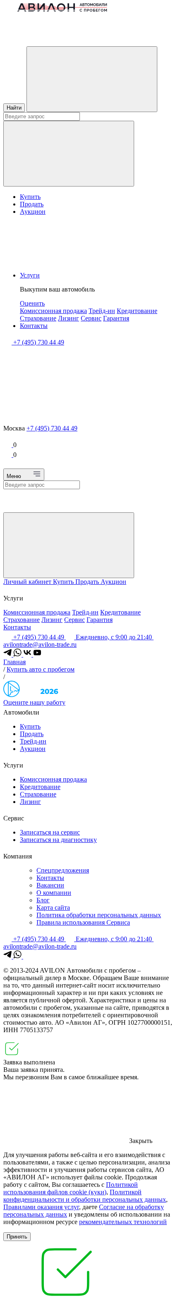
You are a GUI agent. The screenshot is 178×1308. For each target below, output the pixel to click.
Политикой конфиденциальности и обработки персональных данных (84, 1195)
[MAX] (27, 956)
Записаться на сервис (50, 832)
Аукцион (33, 211)
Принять (17, 1237)
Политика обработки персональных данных (98, 914)
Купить (30, 196)
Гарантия (116, 318)
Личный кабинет (28, 581)
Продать (31, 204)
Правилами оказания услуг (41, 1206)
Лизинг (68, 318)
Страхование (38, 318)
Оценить (32, 303)
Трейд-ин (102, 310)
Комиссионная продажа (53, 310)
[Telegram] (8, 654)
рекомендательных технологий (123, 1221)
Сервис (91, 318)
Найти (14, 108)
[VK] (28, 654)
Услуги (30, 275)
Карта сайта (53, 907)
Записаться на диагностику (58, 839)
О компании (53, 892)
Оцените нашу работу (34, 702)
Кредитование (137, 310)
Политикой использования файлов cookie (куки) (70, 1188)
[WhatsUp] (18, 654)
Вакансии (50, 885)
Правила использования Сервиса (83, 922)
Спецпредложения (62, 870)
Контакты (34, 325)
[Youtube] (37, 654)
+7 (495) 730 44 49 (51, 428)
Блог (43, 900)
